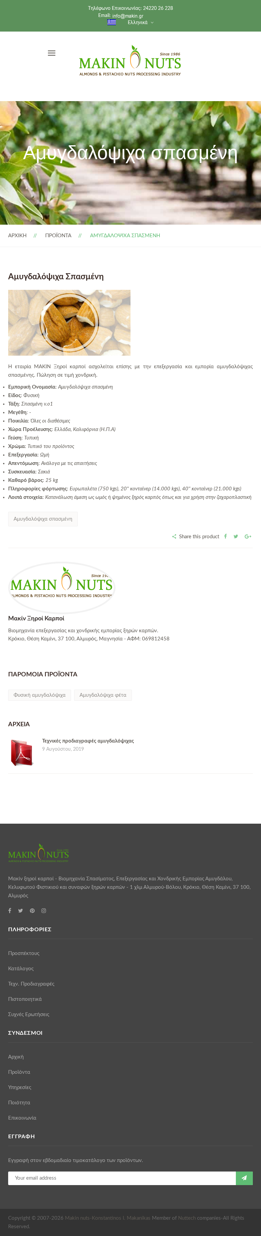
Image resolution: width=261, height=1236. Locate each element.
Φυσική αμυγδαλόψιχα (40, 695)
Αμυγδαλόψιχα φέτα (103, 695)
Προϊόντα (19, 1072)
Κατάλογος (21, 968)
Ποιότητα (19, 1102)
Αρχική (16, 1057)
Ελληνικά (137, 22)
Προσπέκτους (23, 953)
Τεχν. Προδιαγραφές (31, 984)
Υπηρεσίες (19, 1087)
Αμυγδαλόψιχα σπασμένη (43, 519)
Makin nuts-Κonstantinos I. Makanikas (108, 1218)
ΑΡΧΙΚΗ (17, 235)
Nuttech (187, 1218)
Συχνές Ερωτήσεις (28, 1014)
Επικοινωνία (22, 1118)
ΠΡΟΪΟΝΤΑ (58, 235)
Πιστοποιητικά (25, 999)
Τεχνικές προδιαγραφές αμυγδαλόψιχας (88, 741)
